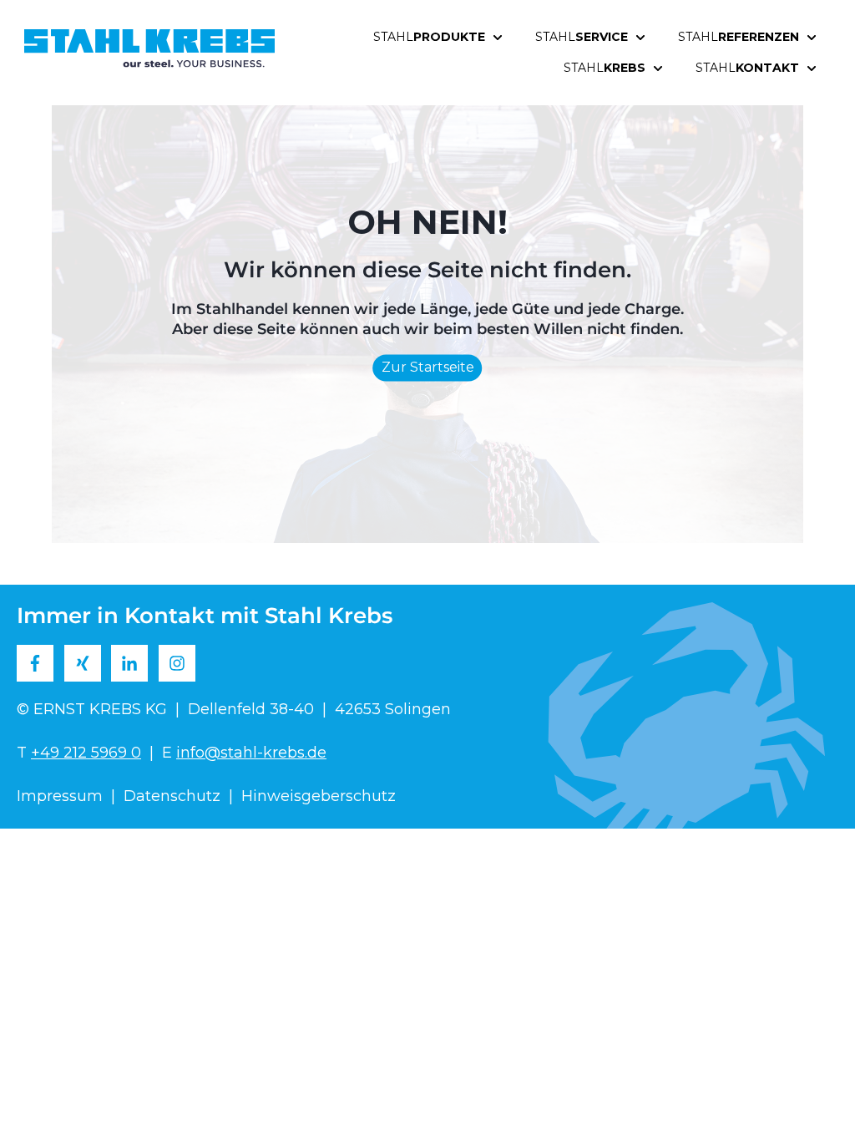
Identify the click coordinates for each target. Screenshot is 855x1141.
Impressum (60, 796)
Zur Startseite (428, 368)
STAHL (429, 36)
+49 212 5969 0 (86, 752)
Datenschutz (172, 796)
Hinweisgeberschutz (318, 796)
